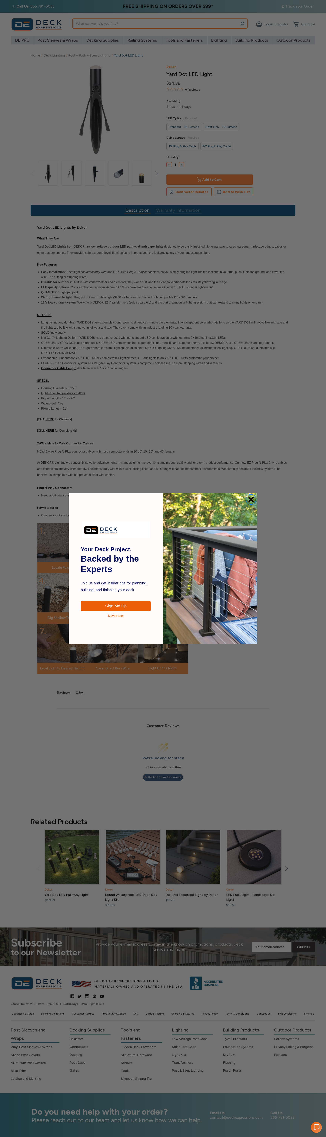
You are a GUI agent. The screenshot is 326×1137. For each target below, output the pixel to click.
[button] (316, 1127)
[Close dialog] (251, 499)
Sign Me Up (116, 606)
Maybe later (116, 615)
